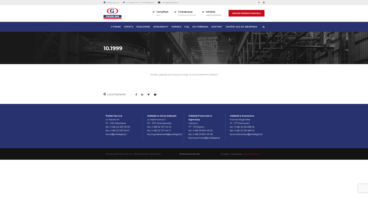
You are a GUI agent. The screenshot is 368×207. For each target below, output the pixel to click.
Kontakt (216, 26)
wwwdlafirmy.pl (251, 154)
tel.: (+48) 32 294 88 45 (242, 126)
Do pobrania (200, 26)
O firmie (116, 26)
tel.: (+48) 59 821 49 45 (200, 130)
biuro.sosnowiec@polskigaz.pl (246, 134)
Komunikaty (160, 26)
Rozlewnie (143, 26)
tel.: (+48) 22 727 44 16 (159, 126)
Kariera (176, 26)
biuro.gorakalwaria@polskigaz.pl (164, 134)
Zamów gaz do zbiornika (241, 26)
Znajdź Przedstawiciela (246, 13)
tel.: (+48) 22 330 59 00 (118, 126)
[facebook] (258, 2)
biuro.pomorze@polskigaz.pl (204, 137)
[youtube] (263, 2)
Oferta (128, 26)
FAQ (186, 26)
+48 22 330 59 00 (213, 15)
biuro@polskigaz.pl (170, 2)
